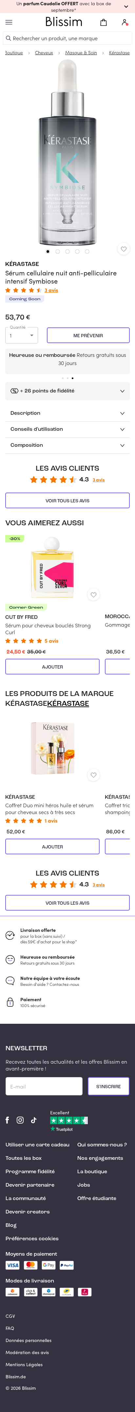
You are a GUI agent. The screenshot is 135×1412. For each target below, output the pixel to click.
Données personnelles (28, 1340)
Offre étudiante (96, 1198)
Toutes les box (24, 1158)
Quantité (18, 327)
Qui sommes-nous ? (102, 1145)
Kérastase (22, 264)
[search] (8, 38)
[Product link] (52, 589)
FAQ (10, 1328)
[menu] (9, 22)
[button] (67, 6)
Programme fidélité (30, 1172)
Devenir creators (28, 1212)
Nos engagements (100, 1158)
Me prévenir (88, 336)
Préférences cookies (32, 1239)
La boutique (92, 1172)
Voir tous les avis (67, 501)
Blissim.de (16, 1376)
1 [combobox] (10, 335)
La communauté (26, 1198)
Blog (11, 1225)
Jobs (83, 1185)
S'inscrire (108, 1087)
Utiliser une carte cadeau (37, 1145)
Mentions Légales (24, 1364)
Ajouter (52, 667)
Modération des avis (27, 1352)
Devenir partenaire (30, 1185)
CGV (10, 1316)
